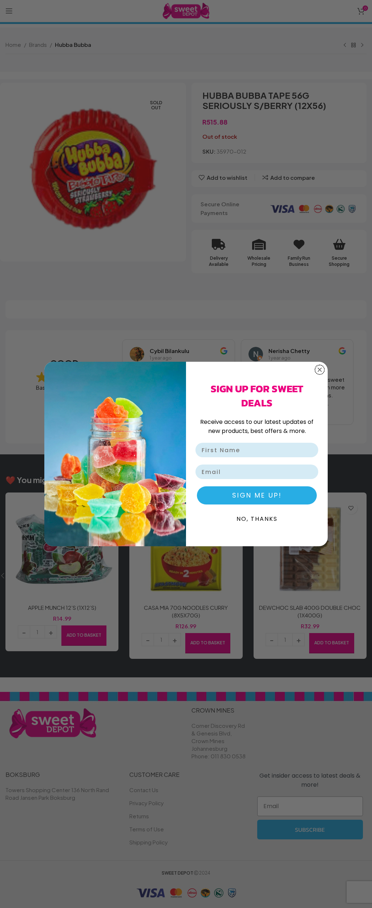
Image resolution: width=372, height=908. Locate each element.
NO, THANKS (257, 519)
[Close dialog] (319, 369)
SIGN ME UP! (257, 495)
